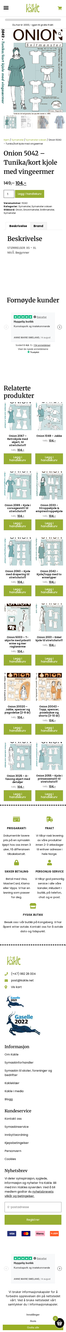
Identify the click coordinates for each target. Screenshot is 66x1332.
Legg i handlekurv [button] (17, 458)
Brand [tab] (38, 226)
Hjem (6, 139)
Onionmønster (31, 209)
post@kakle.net (22, 980)
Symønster (18, 139)
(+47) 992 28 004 (23, 974)
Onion (19, 209)
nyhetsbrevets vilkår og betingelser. (29, 1194)
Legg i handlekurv (29, 194)
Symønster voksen (36, 139)
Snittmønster (47, 209)
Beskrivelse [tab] (18, 226)
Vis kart (16, 987)
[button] (6, 8)
